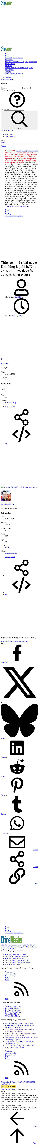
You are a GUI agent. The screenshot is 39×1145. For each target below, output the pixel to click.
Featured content (11, 62)
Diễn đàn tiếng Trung (8, 1089)
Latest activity (10, 64)
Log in (3, 142)
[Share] (21, 425)
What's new (9, 60)
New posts (8, 58)
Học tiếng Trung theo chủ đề (15, 958)
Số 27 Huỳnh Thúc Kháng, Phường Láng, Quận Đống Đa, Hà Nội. (19, 1030)
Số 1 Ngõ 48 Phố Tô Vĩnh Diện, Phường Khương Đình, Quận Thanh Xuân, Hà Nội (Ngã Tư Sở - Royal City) (20, 1025)
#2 (6, 594)
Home (7, 54)
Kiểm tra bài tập (10, 403)
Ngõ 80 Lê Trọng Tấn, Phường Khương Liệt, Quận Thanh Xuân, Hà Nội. (20, 1034)
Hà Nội (7, 547)
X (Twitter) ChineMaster (13, 1012)
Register (3, 146)
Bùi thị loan (19, 297)
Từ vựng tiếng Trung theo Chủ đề (16, 960)
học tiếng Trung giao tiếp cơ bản (27, 151)
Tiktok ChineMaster (12, 1014)
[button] (17, 107)
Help (7, 978)
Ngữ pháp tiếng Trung (12, 964)
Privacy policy (10, 976)
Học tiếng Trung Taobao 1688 (15, 954)
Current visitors (10, 68)
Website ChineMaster (12, 1016)
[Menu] (2, 46)
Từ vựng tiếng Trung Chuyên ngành (17, 962)
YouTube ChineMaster (13, 1006)
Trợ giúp (8, 72)
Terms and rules (10, 974)
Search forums (18, 58)
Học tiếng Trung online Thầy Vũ (17, 206)
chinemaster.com (11, 553)
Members (8, 66)
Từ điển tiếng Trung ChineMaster (16, 956)
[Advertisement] (19, 25)
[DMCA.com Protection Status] (8, 1087)
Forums (7, 56)
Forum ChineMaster (12, 1008)
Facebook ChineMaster (13, 1010)
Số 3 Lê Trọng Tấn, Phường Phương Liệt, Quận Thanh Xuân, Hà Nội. (19, 1046)
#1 (6, 444)
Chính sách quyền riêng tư (14, 74)
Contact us (8, 972)
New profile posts (31, 62)
